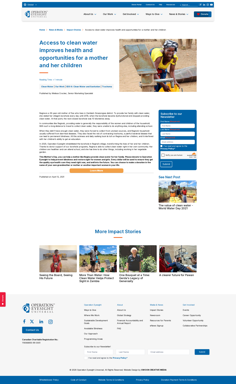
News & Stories (177, 14)
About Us (88, 14)
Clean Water (47, 86)
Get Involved (129, 14)
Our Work (108, 14)
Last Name (170, 129)
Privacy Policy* (167, 148)
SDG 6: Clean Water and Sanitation (83, 86)
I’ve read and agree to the (173, 147)
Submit (166, 164)
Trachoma (107, 86)
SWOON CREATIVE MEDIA (154, 370)
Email (167, 137)
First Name (170, 121)
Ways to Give (152, 14)
